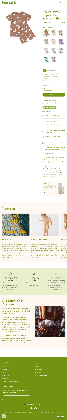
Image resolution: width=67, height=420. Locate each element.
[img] (63, 22)
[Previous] (4, 27)
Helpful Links (6, 363)
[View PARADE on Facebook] (35, 408)
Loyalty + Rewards (41, 375)
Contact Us (5, 378)
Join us (37, 363)
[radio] (46, 33)
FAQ (3, 372)
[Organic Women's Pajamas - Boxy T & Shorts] (61, 188)
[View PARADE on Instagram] (31, 408)
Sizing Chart (5, 375)
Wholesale (38, 370)
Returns (4, 370)
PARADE (10, 412)
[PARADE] (9, 2)
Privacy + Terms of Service (10, 381)
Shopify (20, 412)
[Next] (34, 27)
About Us (38, 367)
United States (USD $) (33, 404)
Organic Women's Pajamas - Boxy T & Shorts (50, 187)
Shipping (4, 367)
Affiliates (38, 372)
